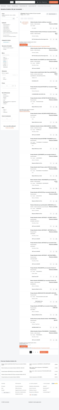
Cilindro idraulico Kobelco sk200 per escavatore (40, 22)
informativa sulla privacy (36, 46)
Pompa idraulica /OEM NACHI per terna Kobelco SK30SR (11, 371)
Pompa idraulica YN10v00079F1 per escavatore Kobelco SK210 (44, 267)
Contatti (2, 390)
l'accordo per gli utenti (45, 46)
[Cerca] (16, 2)
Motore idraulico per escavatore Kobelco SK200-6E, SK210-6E (12, 367)
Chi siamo (3, 386)
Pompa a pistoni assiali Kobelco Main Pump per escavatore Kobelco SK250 (13, 364)
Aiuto (2, 388)
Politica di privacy (18, 388)
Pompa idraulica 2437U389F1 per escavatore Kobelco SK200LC (44, 306)
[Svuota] (17, 17)
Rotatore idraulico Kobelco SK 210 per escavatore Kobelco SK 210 (13, 374)
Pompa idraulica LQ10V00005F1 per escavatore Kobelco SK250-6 (44, 154)
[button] (54, 28)
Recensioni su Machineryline (20, 392)
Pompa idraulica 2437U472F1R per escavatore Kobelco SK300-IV (44, 192)
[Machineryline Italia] (5, 2)
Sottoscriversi (23, 44)
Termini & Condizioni (19, 386)
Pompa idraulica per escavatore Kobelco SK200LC (10, 377)
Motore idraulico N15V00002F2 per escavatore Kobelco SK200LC (44, 280)
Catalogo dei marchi (19, 394)
